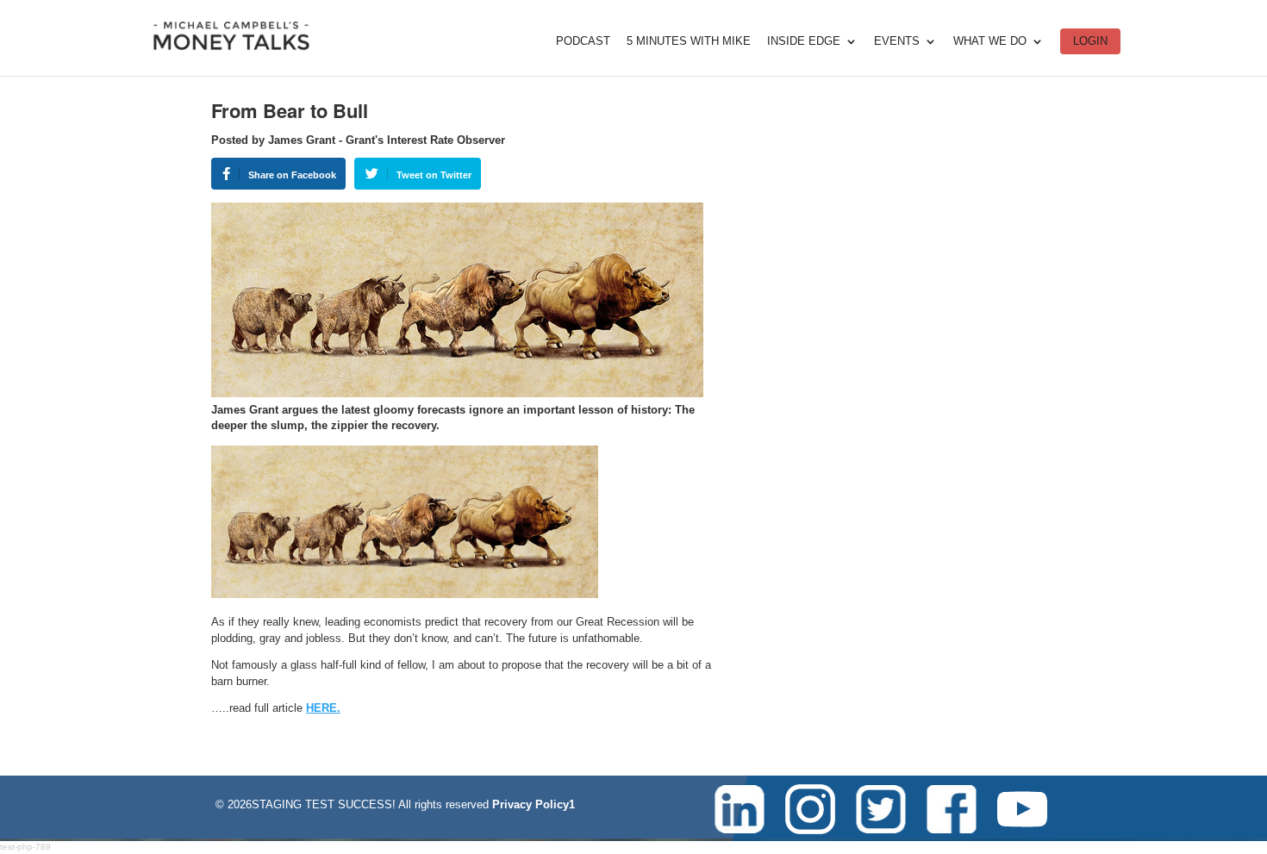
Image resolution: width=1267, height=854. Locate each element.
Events (897, 41)
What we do (990, 41)
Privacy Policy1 (533, 804)
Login (1090, 40)
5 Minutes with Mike (689, 41)
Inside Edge (803, 41)
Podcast (583, 41)
